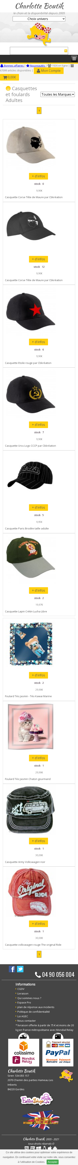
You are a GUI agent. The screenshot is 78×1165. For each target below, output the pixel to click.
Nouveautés (37, 65)
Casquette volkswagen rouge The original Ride (33, 944)
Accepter (52, 1162)
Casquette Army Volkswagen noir (25, 862)
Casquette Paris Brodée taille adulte (27, 528)
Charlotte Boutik (39, 6)
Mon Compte (50, 70)
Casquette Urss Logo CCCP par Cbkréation (30, 445)
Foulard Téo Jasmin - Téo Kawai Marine (28, 696)
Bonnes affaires (13, 65)
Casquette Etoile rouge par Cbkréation (28, 363)
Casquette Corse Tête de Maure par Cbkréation (34, 197)
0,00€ (11, 77)
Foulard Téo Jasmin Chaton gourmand (28, 779)
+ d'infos (38, 176)
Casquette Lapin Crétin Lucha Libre (26, 611)
